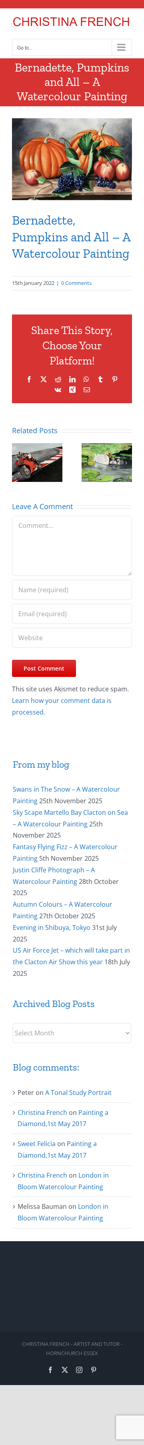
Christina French (42, 1112)
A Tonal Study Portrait (78, 1092)
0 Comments (76, 283)
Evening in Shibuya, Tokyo (51, 927)
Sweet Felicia (37, 1143)
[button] (18, 463)
